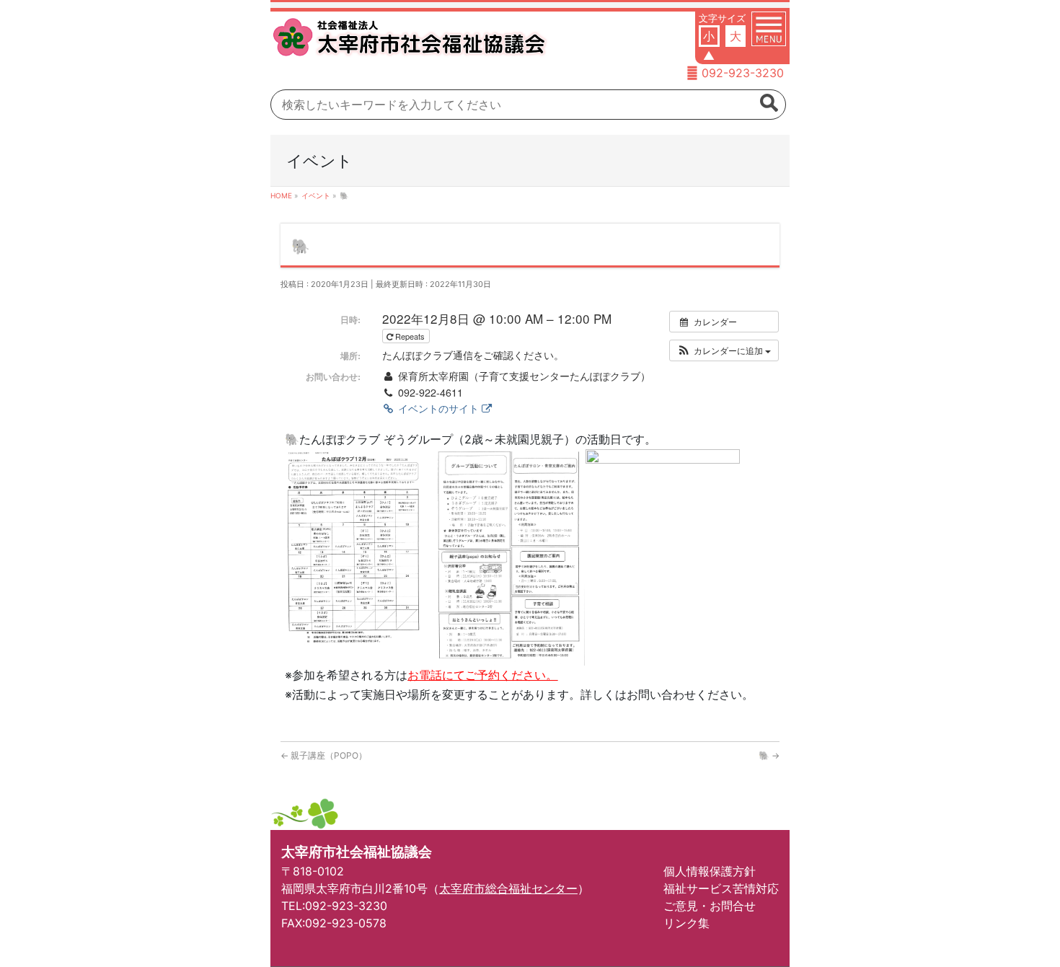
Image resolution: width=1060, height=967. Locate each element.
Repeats (410, 336)
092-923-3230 (743, 73)
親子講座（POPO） (324, 755)
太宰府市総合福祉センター (508, 888)
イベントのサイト (438, 408)
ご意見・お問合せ (709, 905)
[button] (724, 350)
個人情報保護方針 (709, 871)
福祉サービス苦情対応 (721, 888)
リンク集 (686, 923)
